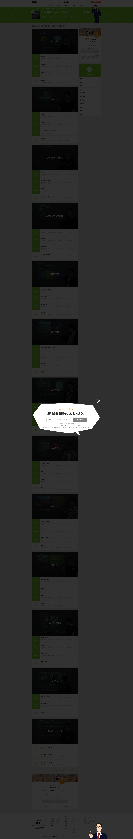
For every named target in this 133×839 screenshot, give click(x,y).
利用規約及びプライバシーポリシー (69, 425)
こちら (81, 427)
